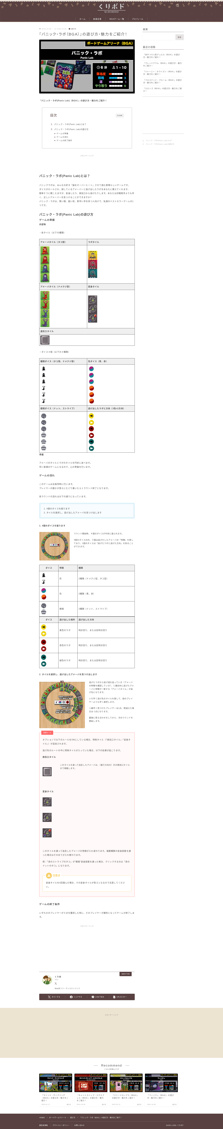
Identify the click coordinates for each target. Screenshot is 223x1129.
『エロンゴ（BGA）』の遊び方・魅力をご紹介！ (162, 90)
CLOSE (119, 115)
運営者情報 (43, 1125)
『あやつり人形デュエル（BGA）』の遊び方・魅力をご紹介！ (161, 56)
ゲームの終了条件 (64, 140)
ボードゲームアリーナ (57, 1118)
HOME (42, 1118)
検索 (179, 37)
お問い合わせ (79, 1125)
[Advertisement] (87, 165)
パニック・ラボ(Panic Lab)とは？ (70, 124)
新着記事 (97, 19)
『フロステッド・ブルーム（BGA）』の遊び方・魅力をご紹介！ (162, 81)
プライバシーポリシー (61, 1125)
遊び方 (73, 29)
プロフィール (138, 19)
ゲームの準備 (62, 134)
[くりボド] (111, 7)
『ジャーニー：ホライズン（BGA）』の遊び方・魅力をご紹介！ (162, 73)
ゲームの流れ (62, 137)
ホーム (82, 19)
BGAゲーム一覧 (117, 19)
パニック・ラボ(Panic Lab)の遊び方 (71, 129)
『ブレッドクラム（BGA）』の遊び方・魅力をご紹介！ (162, 64)
